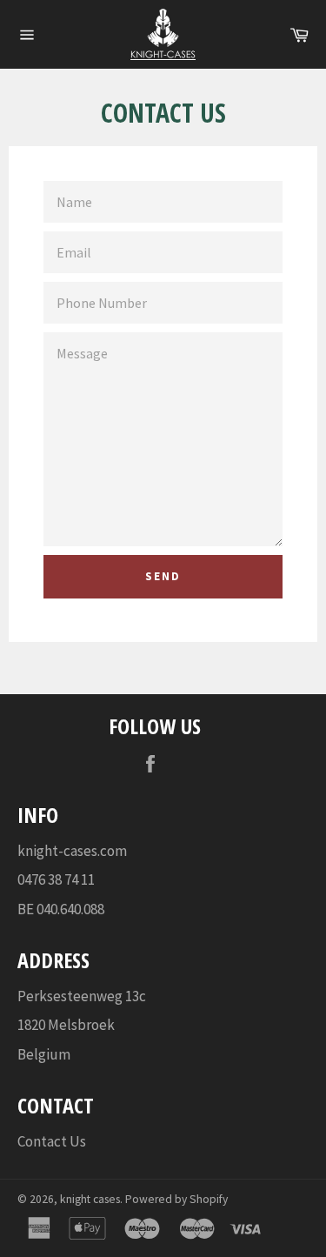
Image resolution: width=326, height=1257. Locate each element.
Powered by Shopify (176, 1199)
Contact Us (51, 1141)
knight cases (90, 1199)
